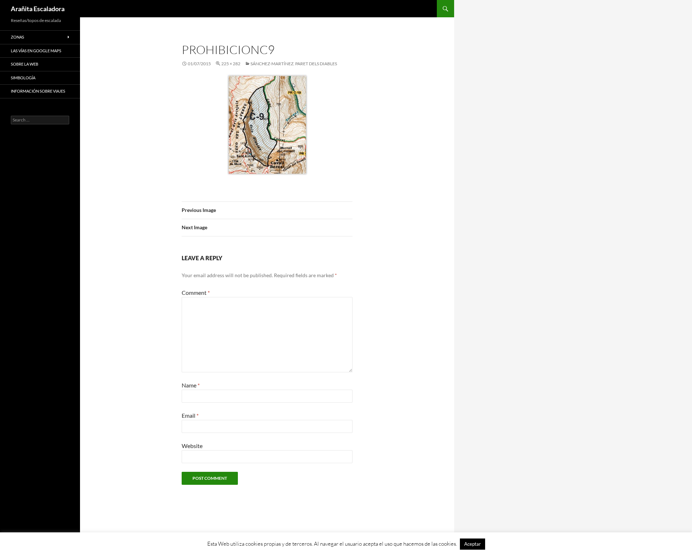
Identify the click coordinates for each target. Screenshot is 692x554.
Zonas (17, 37)
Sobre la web (24, 64)
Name (191, 385)
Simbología (23, 77)
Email (190, 415)
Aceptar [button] (472, 544)
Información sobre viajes (38, 91)
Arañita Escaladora (38, 9)
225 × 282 (230, 63)
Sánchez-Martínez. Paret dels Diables (293, 63)
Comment (196, 292)
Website (192, 445)
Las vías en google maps (36, 50)
